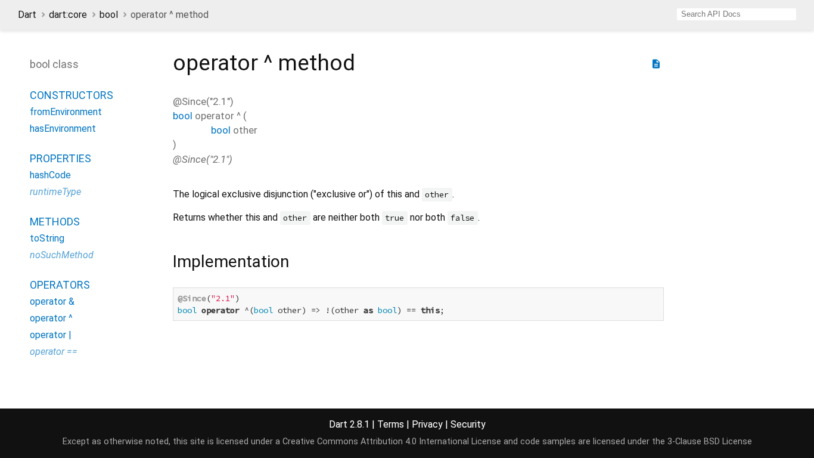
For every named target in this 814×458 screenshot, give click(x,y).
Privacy (427, 424)
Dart (27, 14)
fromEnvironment (66, 111)
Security (468, 424)
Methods (55, 221)
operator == (53, 351)
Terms (390, 424)
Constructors (71, 95)
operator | (51, 335)
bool (109, 14)
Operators (60, 284)
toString (47, 238)
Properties (60, 158)
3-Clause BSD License (709, 442)
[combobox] (736, 14)
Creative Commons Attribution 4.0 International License (391, 442)
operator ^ (51, 318)
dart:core (68, 14)
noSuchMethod (62, 255)
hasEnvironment (63, 128)
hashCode (50, 175)
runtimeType (55, 191)
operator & (52, 301)
